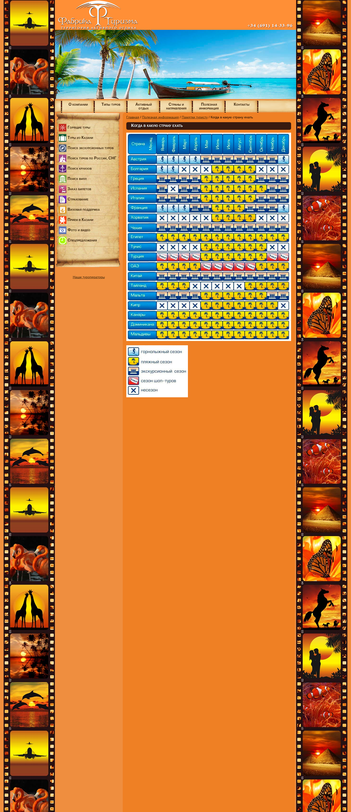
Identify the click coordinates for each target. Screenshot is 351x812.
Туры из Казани (80, 138)
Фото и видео (79, 230)
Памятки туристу (195, 117)
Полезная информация (160, 117)
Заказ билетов (79, 189)
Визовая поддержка (84, 209)
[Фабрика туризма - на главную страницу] (175, 29)
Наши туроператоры (89, 277)
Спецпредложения (82, 240)
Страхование (78, 199)
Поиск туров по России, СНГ (92, 158)
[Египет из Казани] (175, 98)
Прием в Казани (80, 220)
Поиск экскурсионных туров (91, 148)
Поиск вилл (77, 179)
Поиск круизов (80, 168)
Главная (132, 117)
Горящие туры (79, 127)
